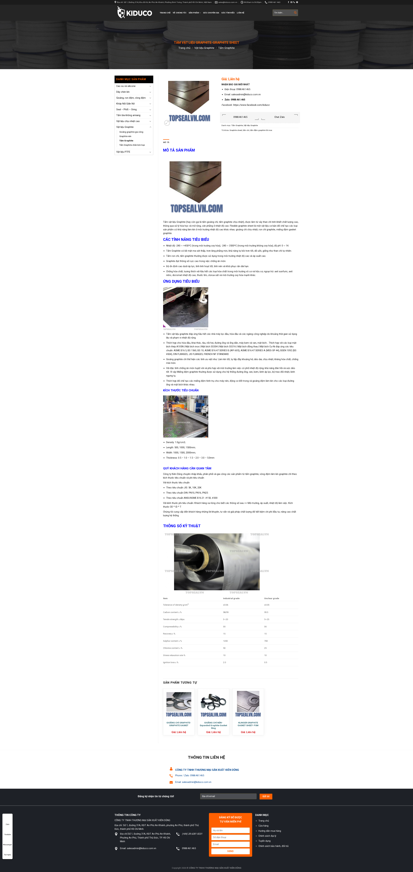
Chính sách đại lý (267, 835)
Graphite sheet (236, 130)
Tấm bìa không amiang (128, 115)
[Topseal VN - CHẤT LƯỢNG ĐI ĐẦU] (135, 12)
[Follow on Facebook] (288, 2)
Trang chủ (165, 13)
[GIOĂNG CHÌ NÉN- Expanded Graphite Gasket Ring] (213, 704)
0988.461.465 (240, 117)
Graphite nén (125, 136)
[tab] (166, 142)
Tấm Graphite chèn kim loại (132, 145)
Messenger (7, 845)
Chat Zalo (279, 117)
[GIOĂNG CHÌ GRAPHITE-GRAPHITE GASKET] (178, 704)
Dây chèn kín (123, 91)
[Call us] (294, 2)
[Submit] (295, 12)
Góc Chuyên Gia (211, 13)
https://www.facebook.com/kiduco (251, 104)
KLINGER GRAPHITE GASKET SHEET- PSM (248, 724)
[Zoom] (167, 123)
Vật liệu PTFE (123, 151)
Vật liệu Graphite (204, 47)
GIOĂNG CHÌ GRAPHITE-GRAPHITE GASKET (178, 724)
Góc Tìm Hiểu (228, 13)
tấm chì (246, 130)
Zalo (7, 824)
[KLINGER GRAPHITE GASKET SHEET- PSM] (248, 704)
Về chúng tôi (179, 13)
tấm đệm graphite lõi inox (261, 130)
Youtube (7, 834)
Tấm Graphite (226, 47)
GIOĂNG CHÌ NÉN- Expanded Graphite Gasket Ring (213, 725)
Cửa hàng (263, 825)
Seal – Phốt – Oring (126, 109)
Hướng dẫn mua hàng (269, 830)
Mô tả (166, 142)
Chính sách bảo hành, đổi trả (273, 846)
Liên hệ (240, 13)
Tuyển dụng (264, 840)
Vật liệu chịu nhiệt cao (128, 121)
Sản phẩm (194, 13)
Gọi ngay (7, 855)
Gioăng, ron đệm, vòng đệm (131, 97)
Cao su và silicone (126, 86)
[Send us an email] (291, 2)
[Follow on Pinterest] (297, 2)
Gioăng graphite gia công (131, 132)
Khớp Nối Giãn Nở (125, 103)
